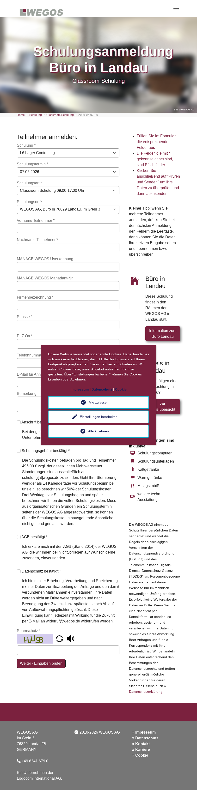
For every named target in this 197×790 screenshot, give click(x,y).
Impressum (145, 732)
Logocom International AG (39, 778)
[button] (60, 638)
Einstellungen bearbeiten (98, 417)
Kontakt (142, 744)
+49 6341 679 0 (35, 761)
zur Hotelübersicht (162, 406)
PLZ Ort (24, 336)
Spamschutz (28, 631)
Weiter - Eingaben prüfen (41, 663)
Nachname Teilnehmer (37, 240)
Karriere (142, 750)
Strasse (24, 317)
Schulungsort (29, 202)
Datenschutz (146, 738)
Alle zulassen (99, 402)
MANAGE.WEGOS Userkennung (45, 259)
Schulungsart (29, 183)
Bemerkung (27, 394)
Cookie (141, 755)
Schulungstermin (32, 164)
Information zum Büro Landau (162, 333)
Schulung (26, 145)
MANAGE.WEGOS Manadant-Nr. (45, 278)
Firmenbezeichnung (35, 297)
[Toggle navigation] (176, 8)
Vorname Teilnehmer (36, 220)
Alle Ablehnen (98, 431)
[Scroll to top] (186, 779)
